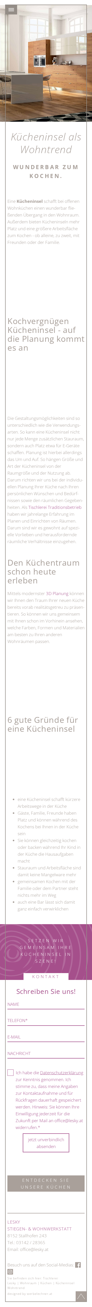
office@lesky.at (34, 1249)
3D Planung (57, 593)
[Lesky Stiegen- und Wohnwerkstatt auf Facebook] (78, 1265)
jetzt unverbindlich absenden (46, 1143)
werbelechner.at (39, 1294)
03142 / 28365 (30, 1242)
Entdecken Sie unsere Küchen (46, 1183)
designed (14, 1294)
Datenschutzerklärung (61, 1073)
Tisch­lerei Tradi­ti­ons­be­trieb (55, 507)
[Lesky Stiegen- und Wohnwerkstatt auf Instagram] (10, 1272)
